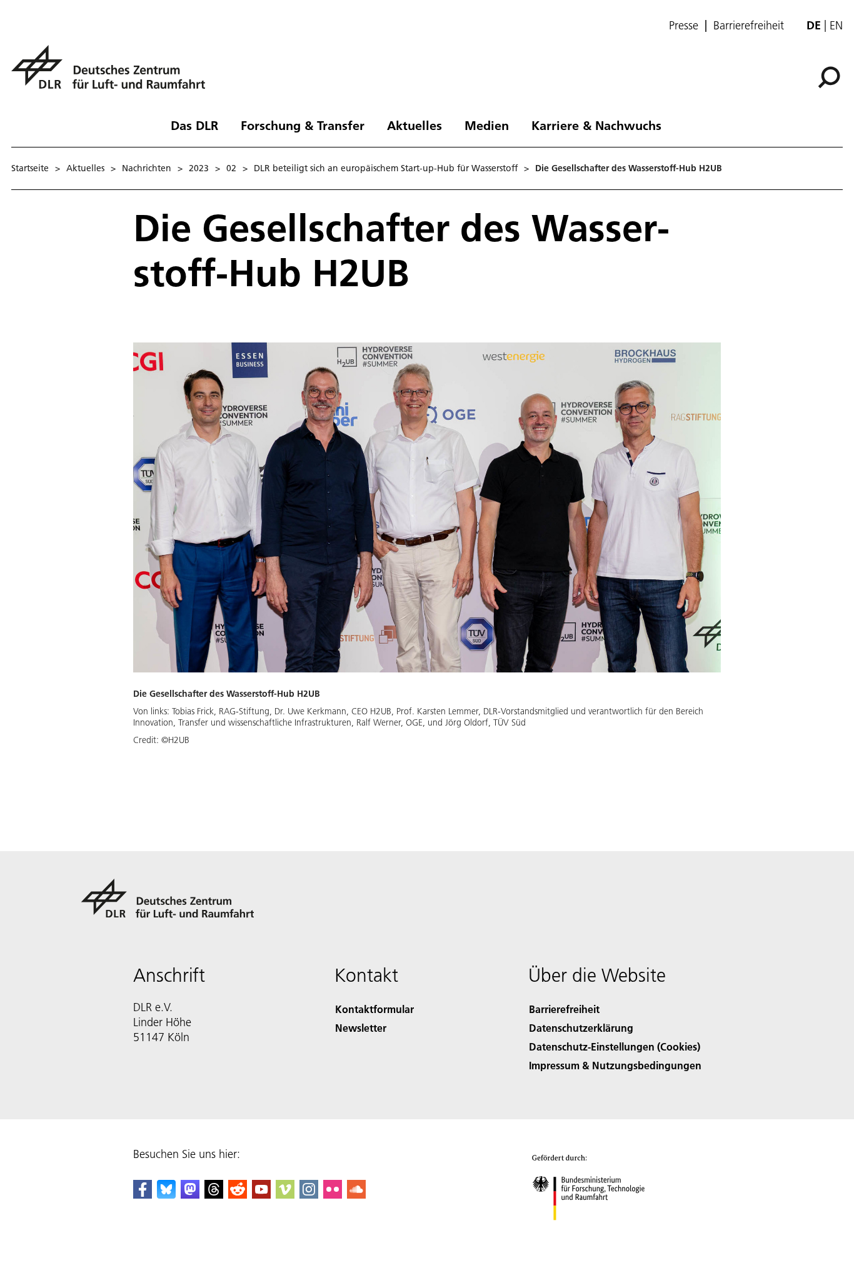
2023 (199, 168)
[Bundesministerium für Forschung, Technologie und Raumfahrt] (601, 1233)
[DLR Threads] (213, 1194)
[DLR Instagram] (308, 1194)
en (836, 25)
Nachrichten (146, 168)
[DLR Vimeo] (285, 1194)
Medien (487, 125)
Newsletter (360, 1027)
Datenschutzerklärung (581, 1027)
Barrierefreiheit (748, 25)
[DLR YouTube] (261, 1194)
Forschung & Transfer (302, 125)
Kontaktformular (374, 1009)
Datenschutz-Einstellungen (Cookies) (614, 1046)
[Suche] (830, 76)
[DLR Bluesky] (166, 1194)
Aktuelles (414, 125)
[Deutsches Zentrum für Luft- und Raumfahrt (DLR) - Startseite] (113, 74)
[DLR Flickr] (332, 1194)
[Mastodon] (190, 1194)
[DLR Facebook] (142, 1194)
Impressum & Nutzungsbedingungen (615, 1065)
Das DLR (194, 125)
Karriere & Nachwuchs (596, 125)
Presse (683, 25)
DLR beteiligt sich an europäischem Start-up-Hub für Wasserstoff (386, 168)
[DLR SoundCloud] (356, 1194)
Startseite (30, 168)
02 (231, 168)
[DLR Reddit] (237, 1194)
